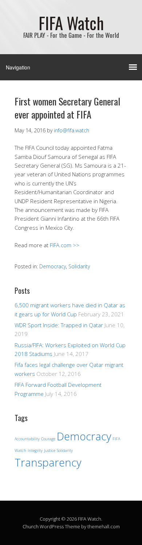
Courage (48, 438)
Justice (49, 450)
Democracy (52, 266)
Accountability (27, 438)
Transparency (48, 462)
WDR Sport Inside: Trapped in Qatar (59, 325)
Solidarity (79, 266)
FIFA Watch (71, 23)
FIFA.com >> (64, 245)
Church (31, 526)
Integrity (35, 450)
